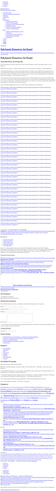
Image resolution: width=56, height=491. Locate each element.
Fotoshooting (16, 391)
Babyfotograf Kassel (37, 387)
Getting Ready (23, 391)
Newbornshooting (6, 398)
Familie (13, 232)
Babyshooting (44, 387)
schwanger (45, 232)
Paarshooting (15, 398)
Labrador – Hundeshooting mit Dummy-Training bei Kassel (18, 338)
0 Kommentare (13, 229)
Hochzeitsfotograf (45, 391)
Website (3, 311)
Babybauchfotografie (12, 387)
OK (1, 489)
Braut (48, 387)
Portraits (29, 398)
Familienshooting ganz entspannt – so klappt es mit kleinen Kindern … (21, 337)
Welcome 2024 (6, 342)
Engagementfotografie (28, 389)
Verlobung (21, 400)
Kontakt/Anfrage (5, 8)
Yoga (16, 234)
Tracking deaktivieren (14, 489)
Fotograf (18, 232)
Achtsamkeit (10, 231)
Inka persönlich (7, 357)
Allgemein (6, 350)
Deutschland (19, 389)
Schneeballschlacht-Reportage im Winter (13, 341)
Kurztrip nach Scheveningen (10, 340)
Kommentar (4, 322)
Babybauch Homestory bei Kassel (16, 49)
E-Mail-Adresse (5, 309)
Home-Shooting (43, 393)
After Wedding (7, 348)
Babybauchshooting (25, 231)
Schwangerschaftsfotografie (7, 234)
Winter (31, 400)
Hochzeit (5, 355)
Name (2, 306)
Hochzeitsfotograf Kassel (20, 393)
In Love (2, 395)
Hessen (30, 391)
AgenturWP (34, 461)
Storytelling (15, 400)
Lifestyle (16, 395)
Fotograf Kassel (24, 232)
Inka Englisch (23, 229)
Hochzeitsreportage (34, 393)
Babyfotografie (28, 387)
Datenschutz (5, 489)
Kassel (36, 232)
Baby (4, 351)
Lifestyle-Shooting (34, 395)
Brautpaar (3, 389)
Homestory (32, 232)
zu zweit (5, 358)
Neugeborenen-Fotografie (44, 395)
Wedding (26, 400)
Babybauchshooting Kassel (37, 231)
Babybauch (3, 45)
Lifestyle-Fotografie (24, 395)
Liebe (40, 232)
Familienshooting (41, 389)
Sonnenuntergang (5, 400)
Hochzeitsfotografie (6, 393)
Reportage (35, 398)
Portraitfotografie (23, 397)
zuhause (20, 234)
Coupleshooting (11, 389)
